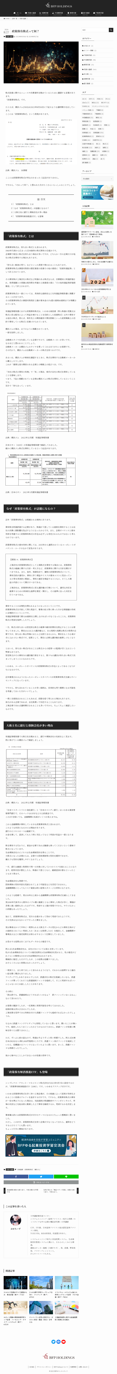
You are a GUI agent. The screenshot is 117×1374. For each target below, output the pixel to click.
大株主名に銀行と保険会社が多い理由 (30, 212)
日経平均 (97, 140)
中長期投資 (90, 60)
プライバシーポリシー (44, 1367)
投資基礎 (20, 1169)
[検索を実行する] (111, 30)
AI (84, 99)
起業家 (86, 159)
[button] (16, 1176)
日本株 (86, 140)
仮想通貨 (97, 121)
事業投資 (89, 64)
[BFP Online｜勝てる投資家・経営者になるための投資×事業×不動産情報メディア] (58, 5)
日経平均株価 (88, 144)
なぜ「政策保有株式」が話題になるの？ (31, 208)
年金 (93, 129)
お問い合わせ (83, 1367)
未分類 (88, 74)
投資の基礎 (9, 36)
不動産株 (99, 114)
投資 (101, 129)
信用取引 (86, 125)
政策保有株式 (29, 1169)
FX (108, 99)
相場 (105, 147)
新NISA (100, 136)
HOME (31, 1367)
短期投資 (89, 79)
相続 (85, 151)
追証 (95, 159)
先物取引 (97, 125)
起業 (103, 155)
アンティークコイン (100, 106)
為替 (97, 147)
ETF (91, 99)
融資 (95, 155)
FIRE (100, 99)
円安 (107, 125)
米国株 (105, 151)
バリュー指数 (88, 110)
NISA (95, 103)
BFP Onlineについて (61, 1367)
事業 (99, 117)
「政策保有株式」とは (24, 204)
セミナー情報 (90, 50)
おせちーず (16, 1229)
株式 (105, 144)
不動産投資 (89, 55)
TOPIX (85, 106)
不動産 (99, 110)
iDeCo (85, 103)
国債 (85, 129)
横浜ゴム (37, 1169)
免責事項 (73, 1367)
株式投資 (87, 147)
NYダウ (105, 103)
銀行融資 (88, 83)
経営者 (86, 155)
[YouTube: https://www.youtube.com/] (63, 1342)
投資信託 (86, 132)
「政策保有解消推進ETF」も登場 (28, 216)
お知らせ (88, 46)
